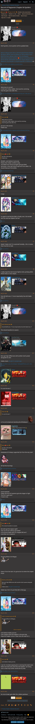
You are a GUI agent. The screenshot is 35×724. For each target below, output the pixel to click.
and (6, 248)
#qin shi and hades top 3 (27, 14)
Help (25, 714)
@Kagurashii (8, 53)
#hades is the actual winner (24, 12)
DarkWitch (15, 198)
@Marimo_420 (5, 61)
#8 (33, 269)
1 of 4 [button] (13, 21)
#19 (33, 656)
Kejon (13, 225)
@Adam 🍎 (16, 58)
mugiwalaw (15, 392)
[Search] (32, 1)
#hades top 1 (4, 14)
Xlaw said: (4, 411)
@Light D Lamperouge (15, 61)
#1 (33, 43)
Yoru (13, 68)
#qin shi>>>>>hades (6, 17)
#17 (33, 554)
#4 (33, 150)
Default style (5, 712)
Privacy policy (19, 714)
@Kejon (12, 56)
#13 (33, 408)
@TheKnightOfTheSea (23, 53)
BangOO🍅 (4, 12)
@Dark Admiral (11, 54)
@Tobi (2, 59)
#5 (33, 191)
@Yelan (31, 53)
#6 (33, 213)
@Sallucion (18, 54)
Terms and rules (11, 714)
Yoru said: (4, 117)
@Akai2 (3, 53)
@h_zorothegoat (23, 56)
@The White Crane (27, 54)
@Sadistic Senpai (20, 59)
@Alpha (10, 58)
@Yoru (14, 53)
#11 (33, 353)
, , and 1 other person (17, 93)
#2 (33, 84)
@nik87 (7, 59)
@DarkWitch (30, 58)
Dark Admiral (16, 277)
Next (18, 21)
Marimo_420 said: (6, 579)
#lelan (19, 14)
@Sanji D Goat (30, 59)
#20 (33, 691)
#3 (33, 114)
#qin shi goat (4, 15)
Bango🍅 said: (5, 154)
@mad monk (23, 58)
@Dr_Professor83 (27, 61)
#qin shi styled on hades (14, 15)
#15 (33, 489)
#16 (33, 520)
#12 (33, 385)
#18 (33, 613)
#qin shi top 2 (24, 15)
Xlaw (13, 370)
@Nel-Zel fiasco (5, 56)
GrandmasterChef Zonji (19, 175)
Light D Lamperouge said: (8, 616)
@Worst (16, 56)
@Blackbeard (4, 58)
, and (16, 130)
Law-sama (15, 675)
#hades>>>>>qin (12, 14)
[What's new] (29, 1)
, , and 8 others (13, 64)
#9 (33, 293)
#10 (33, 321)
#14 (33, 442)
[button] (1, 2)
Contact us (3, 714)
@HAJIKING (12, 59)
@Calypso (3, 54)
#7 (33, 241)
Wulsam (14, 473)
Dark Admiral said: (6, 324)
